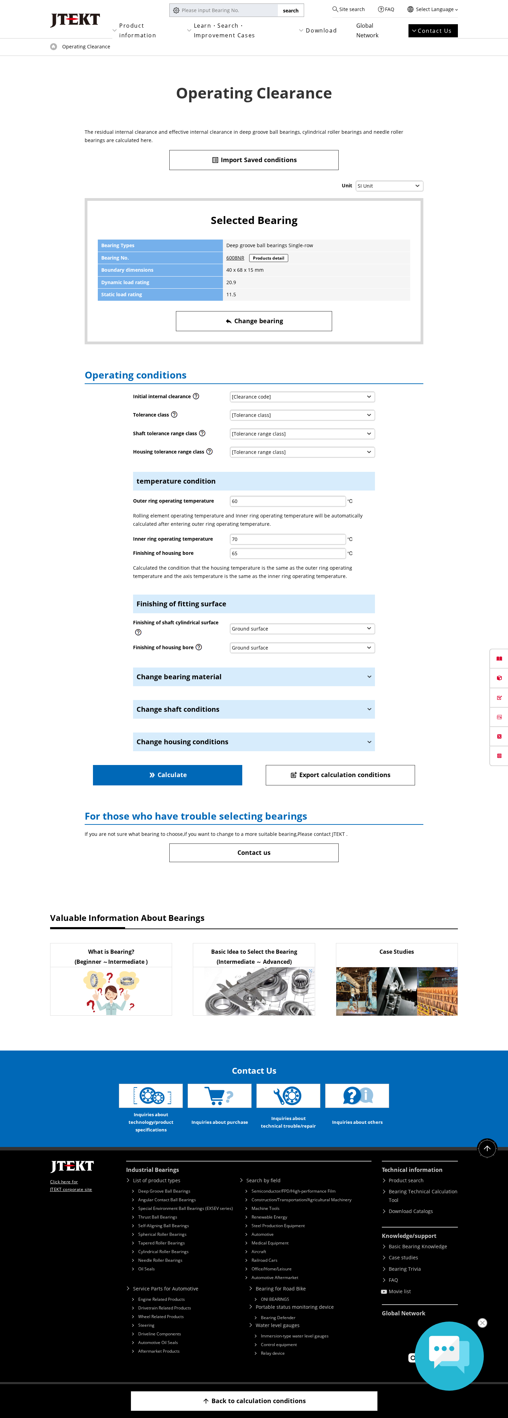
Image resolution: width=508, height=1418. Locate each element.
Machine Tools (266, 1208)
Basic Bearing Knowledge (418, 1246)
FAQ (389, 9)
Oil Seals (146, 1269)
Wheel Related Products (161, 1316)
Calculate (167, 775)
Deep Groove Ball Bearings (164, 1191)
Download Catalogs (411, 1211)
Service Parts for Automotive (165, 1288)
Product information (138, 30)
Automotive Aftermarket (275, 1277)
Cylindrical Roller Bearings (163, 1251)
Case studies (403, 1257)
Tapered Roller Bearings (161, 1243)
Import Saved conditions (254, 160)
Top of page (53, 46)
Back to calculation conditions (254, 1401)
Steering (146, 1325)
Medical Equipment (270, 1243)
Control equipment (279, 1344)
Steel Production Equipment (278, 1226)
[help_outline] (195, 398)
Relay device (273, 1353)
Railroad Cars (264, 1260)
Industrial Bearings (152, 1170)
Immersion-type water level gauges (295, 1336)
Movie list (400, 1291)
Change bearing (254, 321)
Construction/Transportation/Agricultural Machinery (301, 1200)
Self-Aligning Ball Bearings (163, 1226)
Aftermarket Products (159, 1351)
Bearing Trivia (405, 1269)
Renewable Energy (269, 1217)
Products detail (268, 258)
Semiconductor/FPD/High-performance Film (294, 1191)
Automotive (263, 1234)
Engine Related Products (161, 1299)
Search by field (263, 1180)
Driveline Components (159, 1334)
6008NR (235, 257)
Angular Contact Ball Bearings (167, 1200)
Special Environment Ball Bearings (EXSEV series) (185, 1208)
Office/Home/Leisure (272, 1269)
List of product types (156, 1180)
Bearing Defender (278, 1318)
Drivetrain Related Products (164, 1308)
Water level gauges (278, 1325)
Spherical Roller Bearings (162, 1234)
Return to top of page (487, 1148)
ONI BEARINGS (275, 1299)
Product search (406, 1180)
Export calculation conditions (340, 775)
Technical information (412, 1170)
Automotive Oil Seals (158, 1342)
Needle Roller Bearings (160, 1260)
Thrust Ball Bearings (157, 1217)
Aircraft (259, 1251)
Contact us (254, 852)
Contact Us (435, 31)
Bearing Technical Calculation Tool (423, 1195)
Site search (352, 9)
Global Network (367, 30)
